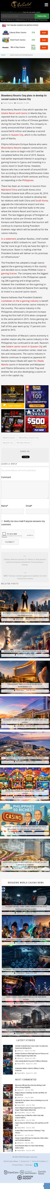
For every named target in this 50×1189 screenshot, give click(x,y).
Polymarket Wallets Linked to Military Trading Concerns (26, 969)
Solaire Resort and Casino (14, 113)
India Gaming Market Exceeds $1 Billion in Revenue (26, 939)
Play (44, 33)
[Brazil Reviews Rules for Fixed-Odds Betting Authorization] (8, 1148)
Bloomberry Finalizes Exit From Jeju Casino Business (25, 758)
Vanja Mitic (20, 619)
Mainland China (9, 189)
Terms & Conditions (39, 1161)
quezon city (8, 443)
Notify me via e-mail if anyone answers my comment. (23, 523)
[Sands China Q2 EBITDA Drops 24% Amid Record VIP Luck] (8, 1125)
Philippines (28, 180)
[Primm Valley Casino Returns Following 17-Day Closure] (8, 1133)
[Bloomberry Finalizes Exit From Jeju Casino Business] (25, 732)
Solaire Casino (9, 438)
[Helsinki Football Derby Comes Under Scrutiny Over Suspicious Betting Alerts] (26, 886)
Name (4, 506)
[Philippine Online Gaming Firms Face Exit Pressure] (26, 1007)
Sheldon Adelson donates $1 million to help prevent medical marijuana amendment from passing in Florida (25, 562)
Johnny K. (20, 655)
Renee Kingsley (8, 103)
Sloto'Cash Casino (17, 40)
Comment (6, 477)
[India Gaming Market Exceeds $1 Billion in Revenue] (26, 916)
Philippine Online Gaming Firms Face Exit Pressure (26, 1030)
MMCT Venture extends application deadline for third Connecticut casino (25, 577)
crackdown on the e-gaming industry (20, 300)
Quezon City (17, 134)
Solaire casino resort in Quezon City (24, 346)
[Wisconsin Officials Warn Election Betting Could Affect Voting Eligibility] (8, 1087)
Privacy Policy (17, 1165)
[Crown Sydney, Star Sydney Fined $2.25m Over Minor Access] (26, 976)
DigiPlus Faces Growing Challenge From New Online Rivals (25, 651)
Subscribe (42, 16)
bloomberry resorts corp (29, 438)
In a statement (8, 238)
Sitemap (28, 1165)
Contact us (25, 1161)
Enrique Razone (24, 443)
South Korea (41, 200)
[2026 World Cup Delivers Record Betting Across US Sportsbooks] (8, 1103)
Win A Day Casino (18, 47)
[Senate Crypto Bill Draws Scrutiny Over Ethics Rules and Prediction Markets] (8, 1140)
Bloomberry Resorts (11, 147)
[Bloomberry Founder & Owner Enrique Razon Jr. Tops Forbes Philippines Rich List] (25, 589)
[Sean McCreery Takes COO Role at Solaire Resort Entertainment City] (25, 661)
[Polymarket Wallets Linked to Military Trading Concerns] (26, 946)
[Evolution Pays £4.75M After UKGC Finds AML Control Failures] (8, 1118)
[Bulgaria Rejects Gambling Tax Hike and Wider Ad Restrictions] (8, 1095)
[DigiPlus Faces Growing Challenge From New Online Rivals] (25, 625)
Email (29, 506)
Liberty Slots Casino (17, 33)
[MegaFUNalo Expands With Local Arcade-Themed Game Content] (25, 767)
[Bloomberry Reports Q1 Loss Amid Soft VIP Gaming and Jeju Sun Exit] (25, 696)
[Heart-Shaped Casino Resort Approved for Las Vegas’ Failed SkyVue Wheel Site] (8, 1110)
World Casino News (11, 1161)
